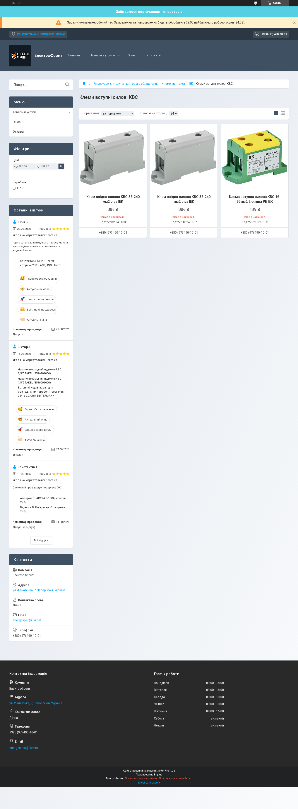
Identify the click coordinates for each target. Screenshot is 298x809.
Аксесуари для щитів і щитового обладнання (126, 83)
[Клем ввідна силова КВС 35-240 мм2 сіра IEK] (113, 157)
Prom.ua (170, 770)
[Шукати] (67, 84)
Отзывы (18, 131)
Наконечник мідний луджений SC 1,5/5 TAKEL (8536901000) (39, 380)
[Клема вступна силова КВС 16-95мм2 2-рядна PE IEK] (254, 157)
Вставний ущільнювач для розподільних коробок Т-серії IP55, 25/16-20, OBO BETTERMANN (41, 391)
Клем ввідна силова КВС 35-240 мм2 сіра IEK (113, 199)
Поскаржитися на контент (141, 778)
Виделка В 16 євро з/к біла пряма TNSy (42, 509)
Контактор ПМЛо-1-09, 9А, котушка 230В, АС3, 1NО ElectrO (41, 263)
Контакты (154, 55)
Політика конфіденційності (175, 778)
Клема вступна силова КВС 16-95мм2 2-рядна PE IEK (255, 199)
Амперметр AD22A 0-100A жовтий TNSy (43, 500)
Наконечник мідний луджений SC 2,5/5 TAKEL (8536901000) (39, 371)
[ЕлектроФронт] (20, 55)
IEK (191, 83)
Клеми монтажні (173, 83)
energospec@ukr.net (27, 620)
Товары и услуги (103, 55)
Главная (74, 55)
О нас (132, 55)
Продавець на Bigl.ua (149, 774)
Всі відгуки (41, 540)
